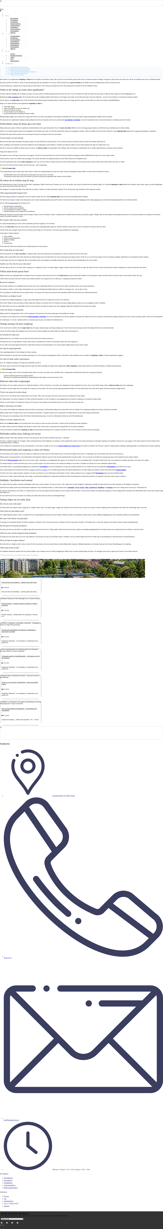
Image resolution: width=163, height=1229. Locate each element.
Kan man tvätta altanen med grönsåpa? (20, 68)
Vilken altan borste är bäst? (17, 74)
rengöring (15, 97)
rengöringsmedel (13, 203)
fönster (45, 470)
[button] (81, 10)
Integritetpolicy (14, 61)
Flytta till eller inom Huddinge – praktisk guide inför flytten (19, 582)
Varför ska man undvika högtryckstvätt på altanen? (23, 71)
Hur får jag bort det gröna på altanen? (19, 70)
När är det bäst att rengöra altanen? (19, 73)
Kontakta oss (9, 63)
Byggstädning (14, 31)
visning (32, 470)
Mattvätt (12, 33)
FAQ (11, 59)
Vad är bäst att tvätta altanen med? (19, 67)
